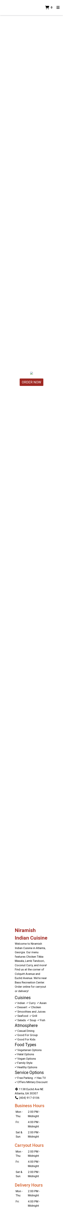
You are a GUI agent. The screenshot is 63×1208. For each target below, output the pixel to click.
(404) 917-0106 (29, 1097)
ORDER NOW (31, 382)
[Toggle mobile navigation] (58, 7)
